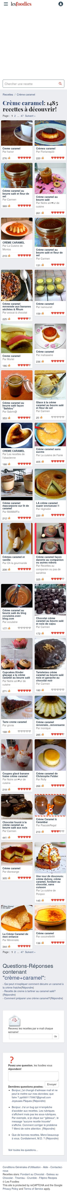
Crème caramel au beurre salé (47, 204)
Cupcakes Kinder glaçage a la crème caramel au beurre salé (16, 680)
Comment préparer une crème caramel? (27, 1004)
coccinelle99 (48, 942)
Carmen (11, 211)
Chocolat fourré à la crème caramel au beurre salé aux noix (15, 830)
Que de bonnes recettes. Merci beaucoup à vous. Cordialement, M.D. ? (35, 1142)
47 (22, 115)
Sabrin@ (12, 417)
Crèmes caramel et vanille (14, 564)
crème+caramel (23, 983)
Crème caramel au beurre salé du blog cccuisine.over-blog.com (14, 620)
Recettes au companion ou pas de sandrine (48, 575)
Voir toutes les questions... (23, 1156)
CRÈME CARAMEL (14, 248)
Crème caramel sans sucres (48, 456)
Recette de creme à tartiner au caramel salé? (30, 997)
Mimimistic (13, 946)
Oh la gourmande (17, 569)
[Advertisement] (33, 42)
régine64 (46, 515)
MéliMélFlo (13, 518)
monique (46, 734)
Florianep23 (47, 157)
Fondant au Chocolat (32, 1180)
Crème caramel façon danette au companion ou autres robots (50, 565)
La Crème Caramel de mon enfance (15, 941)
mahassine (47, 361)
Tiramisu (20, 1183)
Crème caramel (26, 94)
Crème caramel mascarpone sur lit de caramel (16, 511)
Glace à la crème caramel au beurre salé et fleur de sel (50, 411)
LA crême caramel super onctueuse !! (47, 510)
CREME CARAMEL (14, 456)
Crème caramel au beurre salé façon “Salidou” (13, 411)
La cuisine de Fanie (52, 461)
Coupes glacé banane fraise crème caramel (16, 780)
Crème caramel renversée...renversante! (51, 729)
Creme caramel (11, 154)
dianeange (13, 877)
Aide (45, 1173)
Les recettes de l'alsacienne (14, 461)
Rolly (43, 785)
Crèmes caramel (45, 154)
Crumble (32, 1183)
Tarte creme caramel (15, 728)
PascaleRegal (48, 831)
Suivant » (30, 115)
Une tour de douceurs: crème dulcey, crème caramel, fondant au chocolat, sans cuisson (50, 887)
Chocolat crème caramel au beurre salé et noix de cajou (50, 626)
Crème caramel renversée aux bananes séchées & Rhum (17, 312)
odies (21, 4)
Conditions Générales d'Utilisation (22, 1173)
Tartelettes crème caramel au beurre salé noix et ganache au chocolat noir (50, 682)
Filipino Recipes (48, 1183)
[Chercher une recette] (60, 84)
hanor (10, 157)
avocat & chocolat (17, 318)
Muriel (10, 365)
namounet (46, 313)
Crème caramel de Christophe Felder (47, 780)
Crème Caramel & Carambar (46, 826)
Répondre (27, 993)
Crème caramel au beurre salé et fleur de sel (16, 205)
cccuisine (12, 627)
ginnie (10, 731)
